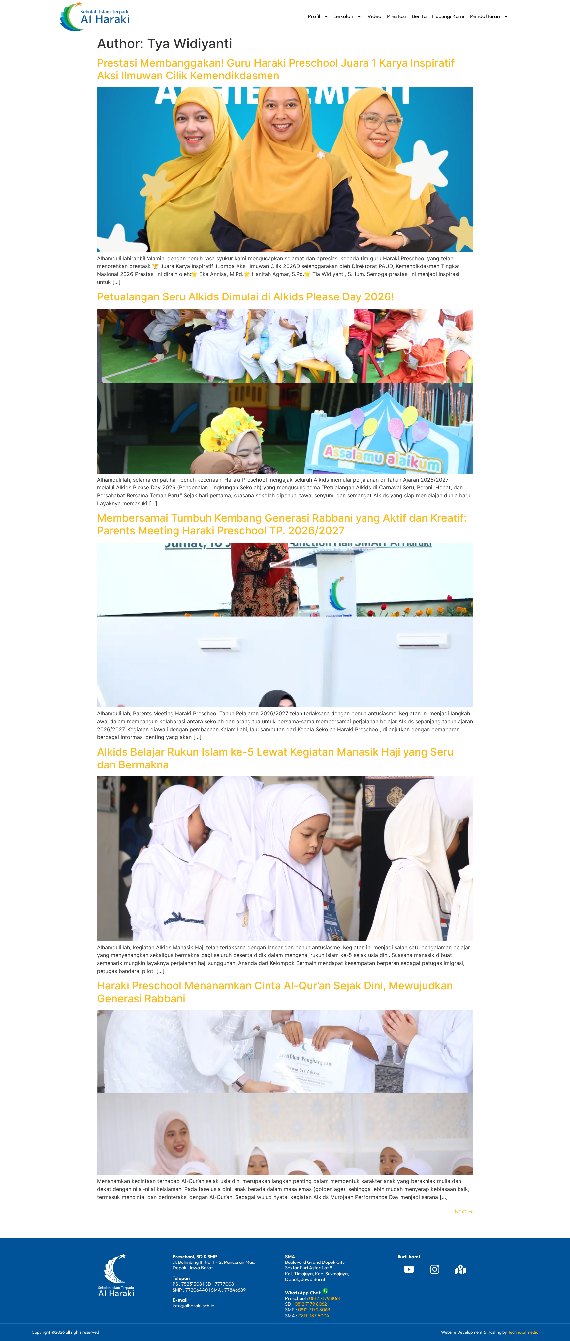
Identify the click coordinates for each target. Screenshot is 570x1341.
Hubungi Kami (448, 16)
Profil (314, 16)
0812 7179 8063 (314, 1310)
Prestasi (396, 16)
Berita (419, 16)
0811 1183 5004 (313, 1316)
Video (374, 16)
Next (464, 1211)
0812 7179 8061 (324, 1298)
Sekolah (343, 16)
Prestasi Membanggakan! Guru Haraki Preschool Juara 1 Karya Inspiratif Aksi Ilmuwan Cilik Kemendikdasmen (276, 69)
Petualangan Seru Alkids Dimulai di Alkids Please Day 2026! (245, 296)
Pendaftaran (485, 16)
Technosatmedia (523, 1332)
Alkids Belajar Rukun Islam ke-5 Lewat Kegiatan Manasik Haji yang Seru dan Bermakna (275, 758)
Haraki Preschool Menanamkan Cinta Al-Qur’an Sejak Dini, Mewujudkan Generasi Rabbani (275, 992)
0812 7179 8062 (311, 1304)
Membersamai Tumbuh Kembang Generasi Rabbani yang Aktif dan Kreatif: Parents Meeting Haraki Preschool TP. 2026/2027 (282, 524)
